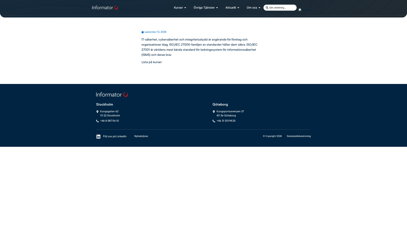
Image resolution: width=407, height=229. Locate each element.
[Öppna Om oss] (259, 7)
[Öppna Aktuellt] (238, 7)
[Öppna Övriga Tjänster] (217, 7)
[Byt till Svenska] (305, 9)
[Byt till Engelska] (300, 5)
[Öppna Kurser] (185, 7)
